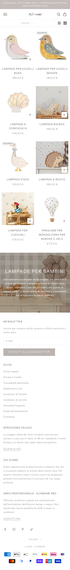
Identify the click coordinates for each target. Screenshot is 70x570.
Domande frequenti (14, 405)
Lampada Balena (52, 124)
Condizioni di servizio (15, 400)
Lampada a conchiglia (18, 126)
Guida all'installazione (15, 411)
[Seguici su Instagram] (14, 529)
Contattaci (9, 416)
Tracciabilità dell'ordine (16, 383)
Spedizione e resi (12, 388)
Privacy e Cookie (12, 377)
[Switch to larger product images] (59, 23)
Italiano (33, 539)
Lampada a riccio (52, 179)
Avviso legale (10, 371)
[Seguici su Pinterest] (22, 529)
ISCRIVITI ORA (11, 518)
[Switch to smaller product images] (65, 23)
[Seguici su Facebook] (5, 529)
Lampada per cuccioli (18, 232)
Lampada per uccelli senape (52, 70)
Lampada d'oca (18, 179)
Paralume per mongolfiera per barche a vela (52, 234)
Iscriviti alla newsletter (29, 352)
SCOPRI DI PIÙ (12, 449)
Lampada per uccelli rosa (18, 70)
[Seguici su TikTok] (31, 529)
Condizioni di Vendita (15, 394)
